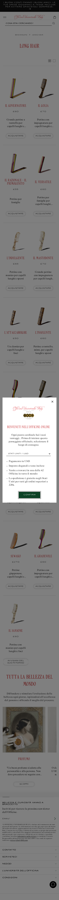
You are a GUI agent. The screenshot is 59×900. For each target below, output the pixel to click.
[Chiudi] (52, 402)
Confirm (29, 495)
